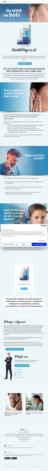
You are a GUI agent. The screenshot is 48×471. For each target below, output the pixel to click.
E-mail (17, 375)
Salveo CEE (24, 440)
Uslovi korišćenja (27, 465)
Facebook (19, 369)
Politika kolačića (13, 465)
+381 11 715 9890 (19, 377)
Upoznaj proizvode (25, 63)
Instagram (19, 372)
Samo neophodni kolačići (9, 244)
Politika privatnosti (6, 465)
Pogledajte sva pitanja (14, 349)
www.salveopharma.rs (24, 439)
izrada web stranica (35, 466)
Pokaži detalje (41, 240)
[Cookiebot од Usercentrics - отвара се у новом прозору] (41, 226)
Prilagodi (23, 244)
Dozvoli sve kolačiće (39, 244)
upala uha (24, 75)
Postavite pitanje (21, 365)
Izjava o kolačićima (20, 465)
